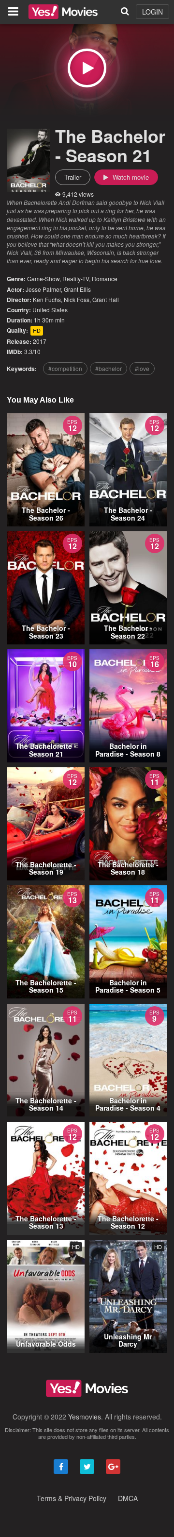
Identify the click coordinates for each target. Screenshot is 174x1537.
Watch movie (130, 177)
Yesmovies (84, 1416)
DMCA (128, 1498)
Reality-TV (75, 278)
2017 (39, 341)
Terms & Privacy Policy (71, 1498)
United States (50, 309)
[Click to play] (87, 68)
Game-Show (43, 278)
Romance (104, 278)
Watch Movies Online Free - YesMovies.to (63, 11)
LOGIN (152, 12)
